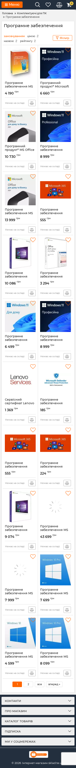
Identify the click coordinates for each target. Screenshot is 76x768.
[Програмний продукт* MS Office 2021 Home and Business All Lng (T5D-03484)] (20, 126)
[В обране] (33, 50)
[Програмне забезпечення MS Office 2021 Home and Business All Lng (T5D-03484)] (20, 190)
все (39, 684)
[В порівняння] (32, 103)
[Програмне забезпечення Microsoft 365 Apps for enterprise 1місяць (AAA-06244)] (20, 443)
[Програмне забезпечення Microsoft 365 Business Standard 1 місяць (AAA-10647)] (55, 190)
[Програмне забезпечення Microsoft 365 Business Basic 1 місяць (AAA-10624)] (55, 443)
